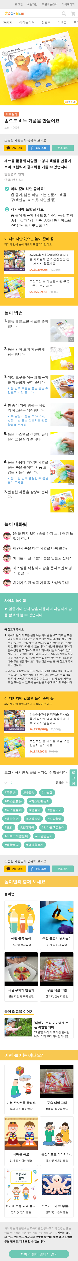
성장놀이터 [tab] (26, 22)
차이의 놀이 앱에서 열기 (39, 1254)
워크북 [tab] (45, 22)
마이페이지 (68, 4)
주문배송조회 (49, 4)
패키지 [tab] (7, 22)
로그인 (19, 4)
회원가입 (32, 4)
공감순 (60, 782)
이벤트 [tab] (62, 22)
